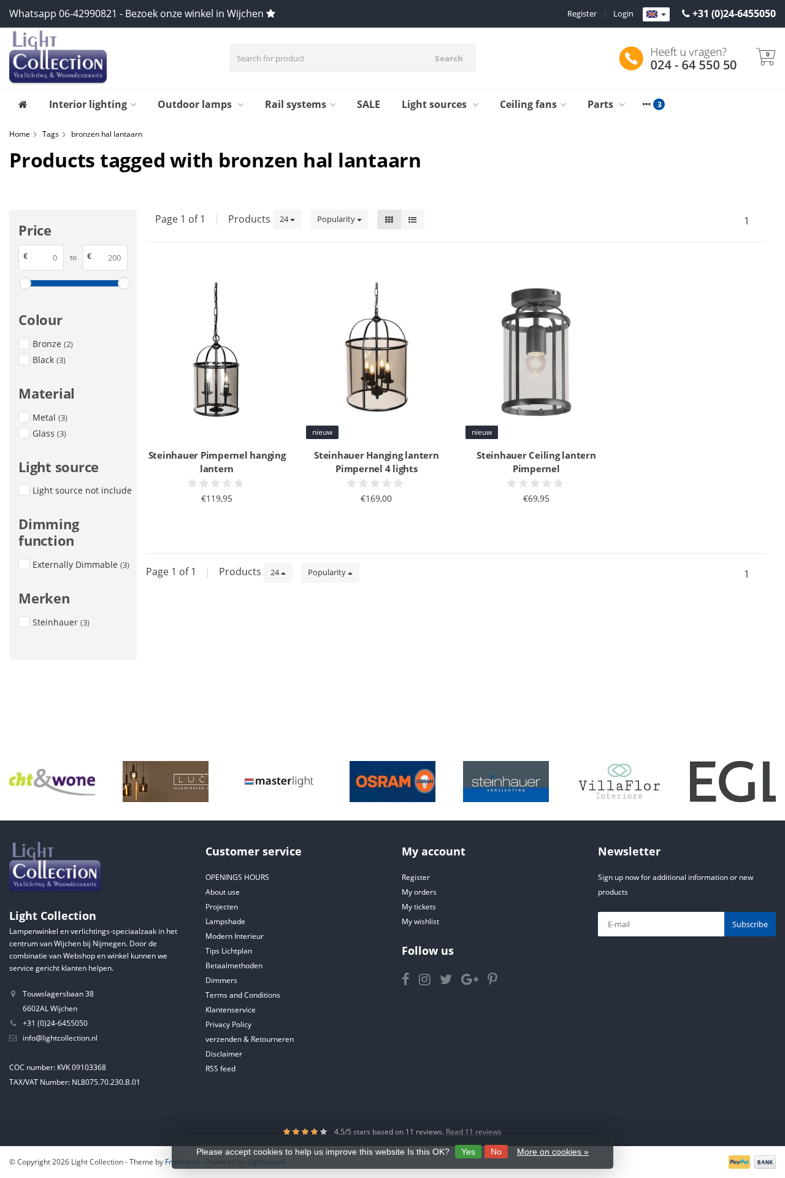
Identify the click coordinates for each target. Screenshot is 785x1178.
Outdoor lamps (196, 104)
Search (449, 58)
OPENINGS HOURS (237, 877)
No (496, 1152)
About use (222, 892)
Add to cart (211, 521)
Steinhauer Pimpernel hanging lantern (217, 462)
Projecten (221, 906)
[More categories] (646, 104)
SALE (368, 104)
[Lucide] (166, 781)
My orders (419, 892)
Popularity (337, 218)
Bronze (53, 344)
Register (582, 13)
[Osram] (392, 781)
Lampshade (225, 921)
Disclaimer (223, 1054)
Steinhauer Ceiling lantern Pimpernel (536, 462)
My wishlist (420, 921)
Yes (468, 1152)
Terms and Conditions (242, 995)
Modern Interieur (234, 936)
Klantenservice (230, 1009)
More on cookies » (553, 1152)
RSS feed (220, 1068)
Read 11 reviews (474, 1131)
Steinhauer (61, 622)
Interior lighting (88, 104)
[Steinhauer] (506, 781)
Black (49, 359)
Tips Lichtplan (228, 951)
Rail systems (295, 104)
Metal (50, 417)
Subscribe (750, 924)
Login (623, 13)
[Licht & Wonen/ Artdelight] (52, 781)
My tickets (419, 906)
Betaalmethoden (233, 965)
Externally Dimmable (81, 564)
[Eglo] (733, 781)
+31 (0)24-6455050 (734, 13)
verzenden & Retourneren (249, 1039)
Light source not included (82, 490)
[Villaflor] (619, 781)
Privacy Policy (228, 1024)
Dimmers (221, 980)
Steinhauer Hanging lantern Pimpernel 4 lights (376, 462)
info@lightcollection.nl (60, 1038)
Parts (602, 104)
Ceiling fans (528, 104)
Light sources (435, 104)
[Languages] (656, 14)
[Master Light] (279, 781)
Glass (49, 433)
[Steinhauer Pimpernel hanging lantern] (216, 353)
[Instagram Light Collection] (429, 981)
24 (285, 218)
